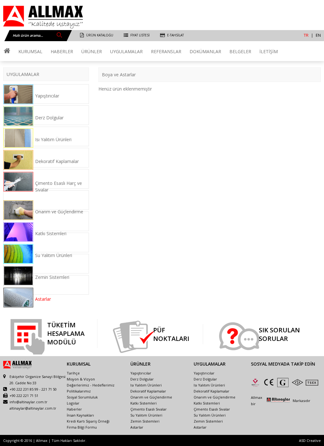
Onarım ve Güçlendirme (59, 212)
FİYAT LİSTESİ (140, 35)
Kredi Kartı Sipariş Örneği (88, 421)
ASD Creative (310, 440)
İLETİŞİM (268, 51)
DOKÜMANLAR (205, 51)
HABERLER (62, 51)
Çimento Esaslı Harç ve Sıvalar (58, 186)
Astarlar (43, 299)
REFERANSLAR (166, 51)
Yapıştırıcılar (47, 96)
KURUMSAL (30, 51)
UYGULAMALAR (126, 51)
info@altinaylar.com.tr (28, 401)
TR (306, 35)
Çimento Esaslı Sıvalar (148, 409)
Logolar (73, 403)
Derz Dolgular (49, 118)
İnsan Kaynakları (80, 415)
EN (318, 35)
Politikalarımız (79, 391)
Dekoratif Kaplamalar (57, 161)
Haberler (74, 409)
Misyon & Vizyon (81, 379)
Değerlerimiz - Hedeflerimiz (91, 385)
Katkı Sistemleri (50, 233)
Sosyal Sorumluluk (82, 397)
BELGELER (240, 51)
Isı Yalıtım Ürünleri (53, 139)
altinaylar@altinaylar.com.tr (32, 408)
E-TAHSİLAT (175, 35)
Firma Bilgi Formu (82, 427)
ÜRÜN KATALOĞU (99, 35)
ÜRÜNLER (91, 51)
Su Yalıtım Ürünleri (53, 255)
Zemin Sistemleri (52, 277)
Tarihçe (73, 373)
